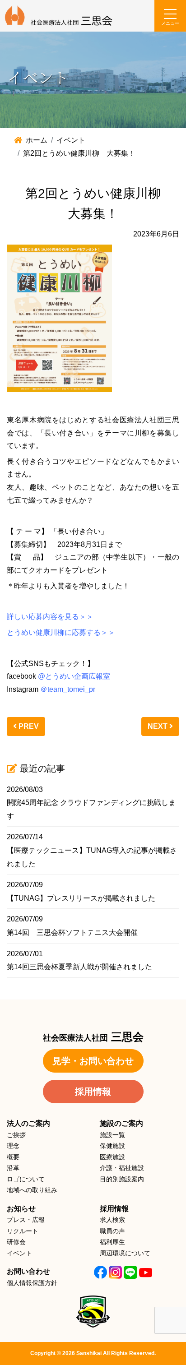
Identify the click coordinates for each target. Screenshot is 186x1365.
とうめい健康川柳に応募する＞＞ (61, 632)
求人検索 (112, 1219)
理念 (13, 1145)
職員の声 (112, 1231)
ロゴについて (26, 1179)
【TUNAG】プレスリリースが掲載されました (81, 898)
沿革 (13, 1167)
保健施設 (112, 1145)
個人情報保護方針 (32, 1282)
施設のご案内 (121, 1123)
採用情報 (93, 1092)
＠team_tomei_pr (67, 689)
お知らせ (21, 1208)
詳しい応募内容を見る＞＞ (50, 616)
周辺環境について (125, 1253)
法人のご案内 (28, 1123)
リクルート (22, 1231)
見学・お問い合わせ (93, 1061)
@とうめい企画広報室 (74, 676)
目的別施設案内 (122, 1179)
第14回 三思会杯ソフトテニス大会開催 (72, 932)
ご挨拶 (16, 1134)
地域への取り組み (32, 1190)
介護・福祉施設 (122, 1167)
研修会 (16, 1241)
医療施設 (112, 1157)
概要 (13, 1157)
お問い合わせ (28, 1271)
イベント (19, 1253)
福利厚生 (112, 1241)
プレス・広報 (26, 1219)
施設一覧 (112, 1134)
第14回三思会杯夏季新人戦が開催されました (79, 967)
